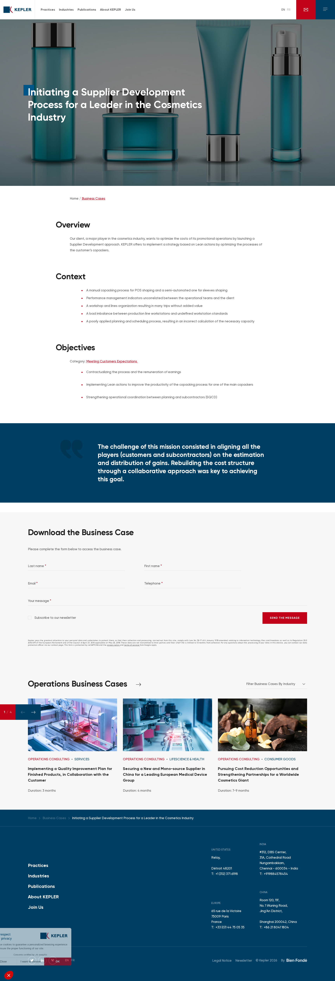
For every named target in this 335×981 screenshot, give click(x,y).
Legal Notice (222, 960)
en (283, 9)
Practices (38, 865)
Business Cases (93, 198)
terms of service (132, 645)
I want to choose (45, 961)
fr (288, 9)
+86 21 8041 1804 (276, 927)
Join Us (35, 907)
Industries (38, 876)
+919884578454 (276, 874)
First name (153, 566)
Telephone (153, 583)
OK (72, 961)
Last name (37, 566)
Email (33, 583)
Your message (39, 601)
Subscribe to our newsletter (55, 617)
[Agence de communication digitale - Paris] (297, 960)
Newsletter (243, 960)
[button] (8, 975)
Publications (41, 886)
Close (17, 961)
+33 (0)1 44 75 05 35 (230, 927)
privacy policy (113, 645)
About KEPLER (43, 896)
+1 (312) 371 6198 (227, 874)
